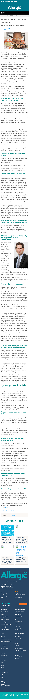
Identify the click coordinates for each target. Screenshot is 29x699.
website (7, 507)
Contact (17, 658)
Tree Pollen (17, 635)
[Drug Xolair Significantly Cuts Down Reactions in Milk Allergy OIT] (7, 550)
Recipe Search (4, 655)
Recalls (2, 662)
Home (2, 15)
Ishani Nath (5, 25)
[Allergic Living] (14, 7)
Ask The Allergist (19, 614)
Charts (2, 667)
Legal (17, 695)
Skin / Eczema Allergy (19, 629)
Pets (16, 623)
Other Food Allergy (5, 629)
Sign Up (23, 604)
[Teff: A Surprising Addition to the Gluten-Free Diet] (22, 550)
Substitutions (3, 657)
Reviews (2, 665)
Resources (3, 645)
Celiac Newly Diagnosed (6, 639)
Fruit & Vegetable (4, 626)
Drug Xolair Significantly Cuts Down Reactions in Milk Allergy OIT (7, 560)
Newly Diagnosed (20, 25)
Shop (2, 674)
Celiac (2, 633)
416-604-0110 (7, 586)
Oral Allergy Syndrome (6, 624)
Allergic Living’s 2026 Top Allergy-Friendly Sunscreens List (6, 540)
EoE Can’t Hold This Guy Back (8, 510)
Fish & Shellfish (4, 622)
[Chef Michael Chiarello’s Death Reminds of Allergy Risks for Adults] (22, 530)
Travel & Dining (18, 616)
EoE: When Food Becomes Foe (8, 509)
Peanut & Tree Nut (5, 619)
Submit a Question (5, 685)
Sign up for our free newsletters (9, 1)
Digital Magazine (5, 672)
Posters (2, 650)
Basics (2, 614)
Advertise (17, 655)
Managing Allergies (20, 609)
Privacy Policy (12, 695)
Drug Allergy (18, 628)
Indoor (17, 619)
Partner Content (4, 648)
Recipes (3, 653)
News (2, 634)
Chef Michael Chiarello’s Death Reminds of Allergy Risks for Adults (21, 540)
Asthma (17, 642)
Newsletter (3, 646)
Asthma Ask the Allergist (20, 650)
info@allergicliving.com (10, 584)
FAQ (2, 677)
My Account (3, 676)
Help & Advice (18, 612)
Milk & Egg (3, 621)
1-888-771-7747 (9, 588)
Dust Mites (17, 624)
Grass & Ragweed (19, 636)
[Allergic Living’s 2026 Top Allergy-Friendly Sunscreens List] (7, 530)
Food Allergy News (5, 611)
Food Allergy (12, 25)
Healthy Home (18, 621)
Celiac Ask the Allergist (6, 641)
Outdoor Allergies (19, 633)
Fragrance (17, 626)
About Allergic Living (20, 657)
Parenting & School (19, 611)
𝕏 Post (10, 29)
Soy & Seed (3, 627)
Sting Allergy (18, 638)
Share (4, 29)
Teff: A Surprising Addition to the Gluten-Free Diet (21, 559)
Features (3, 612)
